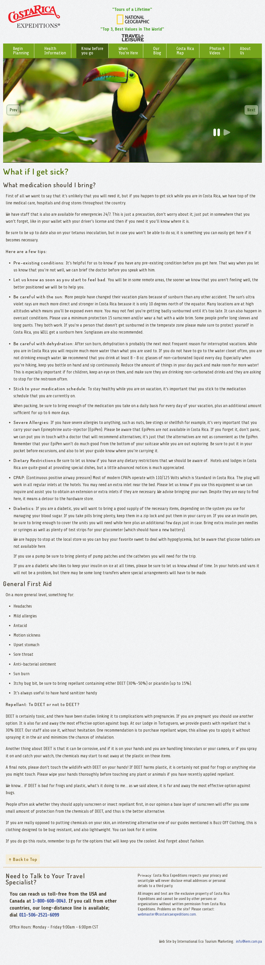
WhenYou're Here (128, 50)
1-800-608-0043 (49, 901)
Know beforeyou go (92, 50)
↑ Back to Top (22, 859)
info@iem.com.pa (249, 941)
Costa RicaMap (185, 50)
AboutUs (245, 50)
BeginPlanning (21, 50)
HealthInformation (55, 50)
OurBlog (157, 50)
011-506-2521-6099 (39, 915)
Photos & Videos (217, 50)
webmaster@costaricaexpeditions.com (167, 914)
